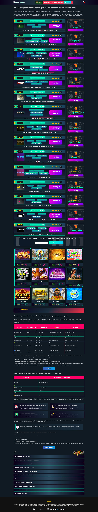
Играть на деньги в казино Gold (56, 97)
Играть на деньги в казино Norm (56, 83)
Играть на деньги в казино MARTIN (56, 229)
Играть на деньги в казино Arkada (56, 157)
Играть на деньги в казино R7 (56, 187)
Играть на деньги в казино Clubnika (56, 54)
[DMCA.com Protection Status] (48, 509)
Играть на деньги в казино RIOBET (56, 26)
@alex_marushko (62, 509)
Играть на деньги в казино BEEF (56, 215)
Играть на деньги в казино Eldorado (56, 128)
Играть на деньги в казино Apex (56, 68)
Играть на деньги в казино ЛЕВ (56, 40)
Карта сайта (49, 501)
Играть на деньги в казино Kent (56, 201)
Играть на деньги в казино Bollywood (56, 142)
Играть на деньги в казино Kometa (56, 172)
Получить (67, 2)
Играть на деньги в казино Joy (56, 112)
